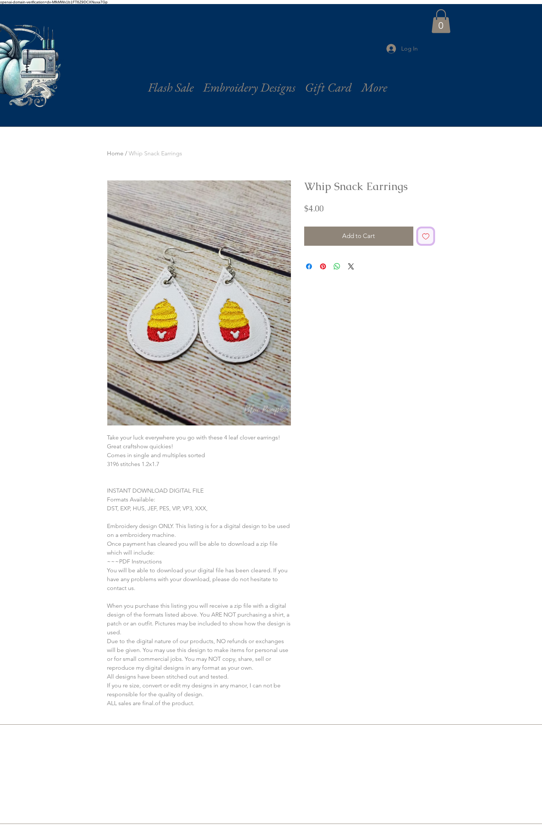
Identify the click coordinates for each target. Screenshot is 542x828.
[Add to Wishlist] (425, 236)
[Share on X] (351, 266)
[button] (441, 21)
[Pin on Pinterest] (323, 266)
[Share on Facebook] (309, 266)
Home (115, 153)
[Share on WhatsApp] (337, 266)
